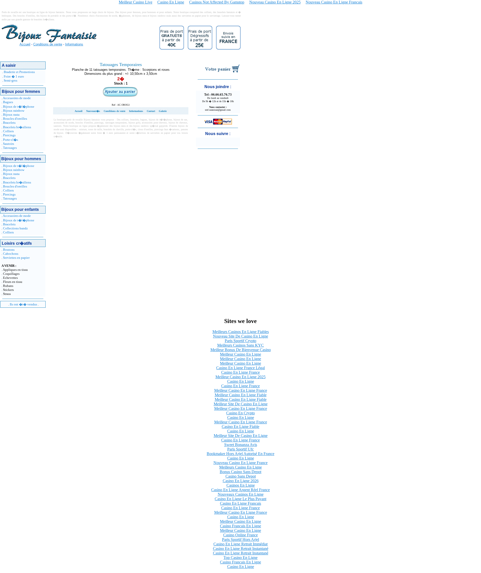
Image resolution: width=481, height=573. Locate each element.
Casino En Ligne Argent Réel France (240, 490)
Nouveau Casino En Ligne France (240, 463)
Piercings (9, 135)
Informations (74, 44)
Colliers (8, 131)
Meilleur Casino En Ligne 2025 (240, 377)
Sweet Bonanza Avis (240, 444)
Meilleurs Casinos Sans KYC (240, 345)
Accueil (25, 44)
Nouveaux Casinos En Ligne (241, 494)
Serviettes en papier (16, 258)
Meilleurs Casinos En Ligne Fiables (240, 332)
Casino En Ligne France (240, 372)
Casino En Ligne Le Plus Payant (240, 499)
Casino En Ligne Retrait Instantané (240, 548)
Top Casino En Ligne (240, 557)
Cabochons (10, 254)
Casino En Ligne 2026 (241, 481)
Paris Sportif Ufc (240, 449)
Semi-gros (10, 80)
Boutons (9, 249)
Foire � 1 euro (14, 76)
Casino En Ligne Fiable (240, 426)
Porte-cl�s (10, 140)
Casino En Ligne (240, 381)
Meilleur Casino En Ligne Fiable (241, 395)
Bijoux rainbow (13, 110)
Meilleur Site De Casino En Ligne (241, 404)
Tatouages (10, 148)
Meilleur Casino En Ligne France (240, 390)
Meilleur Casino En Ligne (240, 354)
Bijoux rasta (11, 114)
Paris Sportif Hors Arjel (240, 539)
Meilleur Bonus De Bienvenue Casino (240, 350)
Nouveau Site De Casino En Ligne (240, 336)
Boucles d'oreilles (15, 118)
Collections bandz (15, 228)
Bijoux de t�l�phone (18, 106)
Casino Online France (240, 535)
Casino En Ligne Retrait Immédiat (240, 544)
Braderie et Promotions (19, 72)
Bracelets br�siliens (17, 127)
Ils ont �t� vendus (23, 304)
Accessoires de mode (17, 98)
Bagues (8, 102)
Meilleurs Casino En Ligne (240, 467)
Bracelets (9, 122)
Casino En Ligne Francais (240, 503)
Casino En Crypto (240, 413)
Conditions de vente (47, 44)
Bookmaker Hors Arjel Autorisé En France (240, 454)
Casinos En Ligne (240, 485)
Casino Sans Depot (240, 476)
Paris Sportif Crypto (240, 341)
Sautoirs (8, 144)
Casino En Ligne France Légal (240, 368)
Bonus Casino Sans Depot (240, 472)
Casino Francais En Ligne (240, 526)
